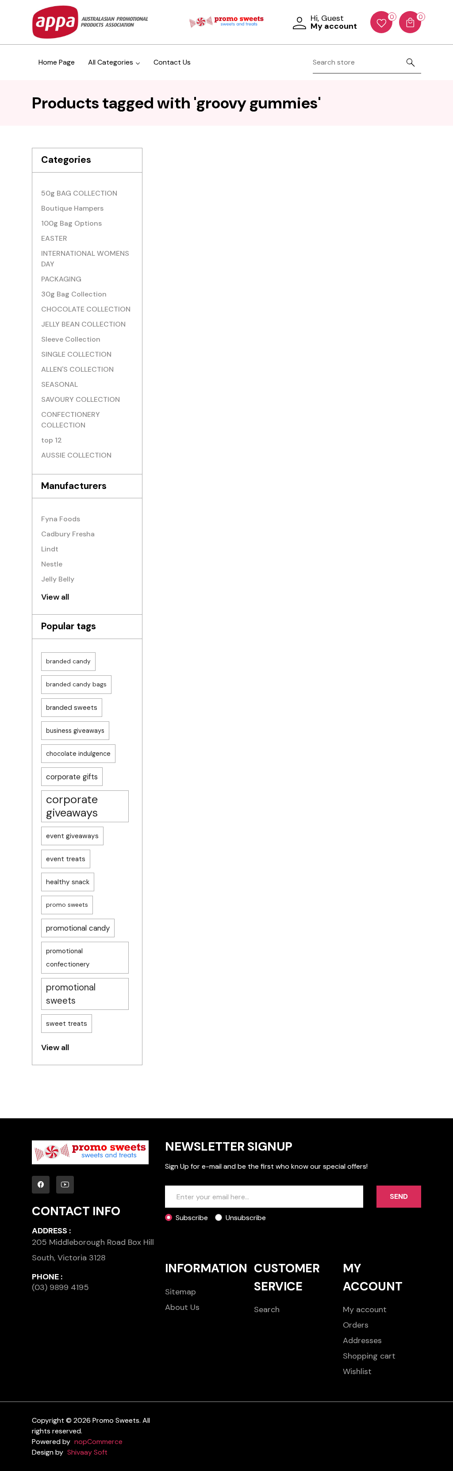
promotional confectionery (68, 958)
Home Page (56, 62)
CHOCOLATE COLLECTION (86, 309)
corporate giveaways (72, 806)
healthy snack (67, 882)
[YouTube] (65, 1185)
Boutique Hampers (72, 208)
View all (55, 597)
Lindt (49, 549)
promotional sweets (71, 994)
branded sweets (71, 707)
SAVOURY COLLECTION (80, 399)
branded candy (68, 661)
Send (399, 1196)
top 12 (51, 440)
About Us (182, 1307)
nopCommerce (98, 1441)
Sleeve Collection (70, 339)
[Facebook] (41, 1185)
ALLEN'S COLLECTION (77, 369)
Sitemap (180, 1291)
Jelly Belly (57, 579)
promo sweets (67, 905)
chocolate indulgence (78, 754)
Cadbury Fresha (68, 534)
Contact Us (172, 62)
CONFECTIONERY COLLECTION (70, 420)
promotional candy (78, 928)
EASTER (54, 238)
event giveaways (72, 836)
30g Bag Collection (74, 294)
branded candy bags (76, 684)
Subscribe (192, 1217)
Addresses (362, 1340)
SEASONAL (59, 384)
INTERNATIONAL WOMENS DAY (85, 259)
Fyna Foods (60, 519)
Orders (356, 1325)
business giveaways (75, 731)
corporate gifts (72, 777)
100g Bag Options (71, 223)
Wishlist (357, 1371)
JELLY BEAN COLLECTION (83, 324)
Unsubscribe (246, 1217)
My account (365, 1309)
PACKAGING (61, 279)
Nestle (51, 564)
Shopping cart (369, 1356)
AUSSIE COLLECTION (76, 455)
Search (267, 1309)
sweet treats (66, 1023)
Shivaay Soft (87, 1452)
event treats (65, 859)
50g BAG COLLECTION (79, 193)
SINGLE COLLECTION (76, 354)
